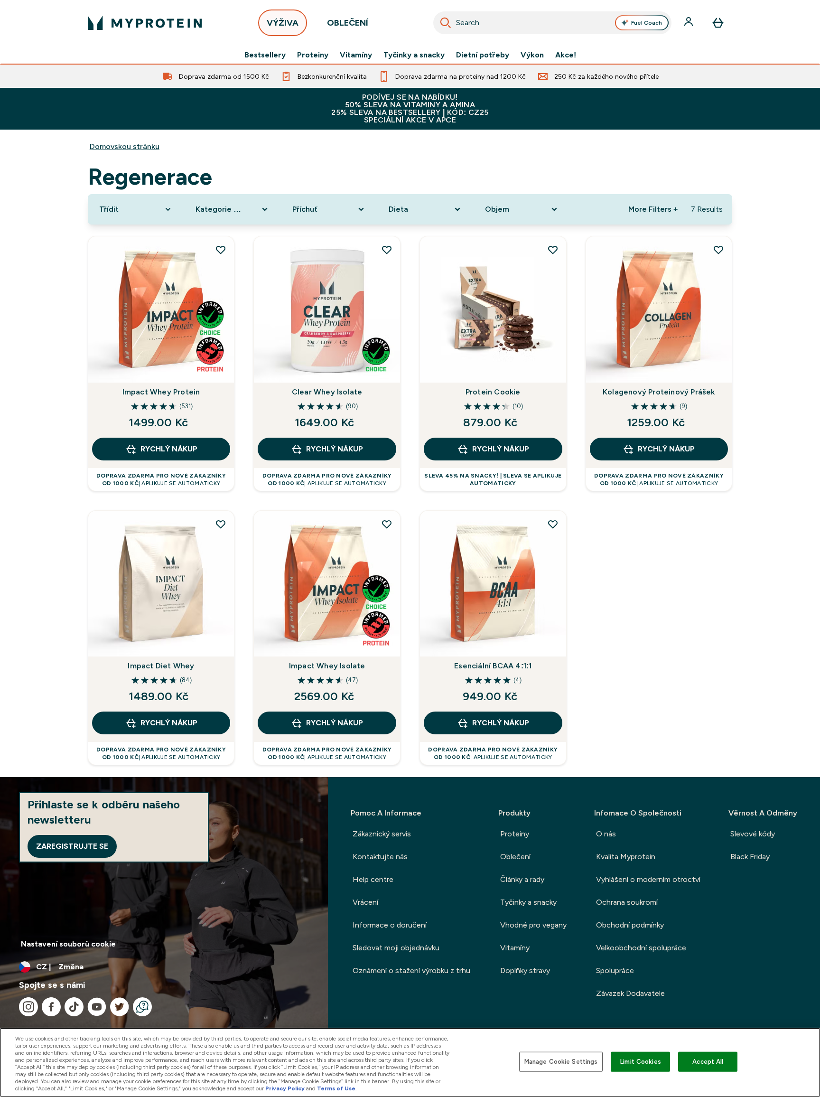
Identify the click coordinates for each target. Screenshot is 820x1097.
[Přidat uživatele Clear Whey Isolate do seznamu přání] (386, 249)
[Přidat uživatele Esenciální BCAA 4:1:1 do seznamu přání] (552, 524)
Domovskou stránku (124, 146)
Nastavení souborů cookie (68, 944)
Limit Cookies (640, 1061)
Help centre (373, 879)
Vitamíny (356, 55)
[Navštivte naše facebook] (51, 1006)
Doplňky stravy (525, 970)
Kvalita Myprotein (625, 857)
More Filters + (653, 209)
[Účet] (689, 22)
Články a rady (522, 879)
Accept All (707, 1061)
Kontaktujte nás (380, 857)
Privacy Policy (285, 1088)
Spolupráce (615, 970)
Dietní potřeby (482, 55)
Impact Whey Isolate (327, 666)
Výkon (532, 55)
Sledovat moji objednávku (396, 948)
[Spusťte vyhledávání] (445, 22)
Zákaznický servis (382, 834)
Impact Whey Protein (161, 392)
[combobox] (552, 22)
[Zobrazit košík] (718, 23)
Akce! (565, 55)
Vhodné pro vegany (533, 925)
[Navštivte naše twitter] (119, 1006)
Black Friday (750, 857)
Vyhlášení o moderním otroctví (648, 879)
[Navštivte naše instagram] (28, 1006)
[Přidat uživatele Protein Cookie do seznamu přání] (552, 249)
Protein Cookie (493, 392)
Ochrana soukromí (627, 902)
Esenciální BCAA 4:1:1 (492, 666)
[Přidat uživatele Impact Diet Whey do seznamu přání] (220, 524)
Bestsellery (265, 55)
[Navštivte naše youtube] (96, 1006)
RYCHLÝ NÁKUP (168, 449)
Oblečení (515, 857)
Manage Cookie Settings (561, 1061)
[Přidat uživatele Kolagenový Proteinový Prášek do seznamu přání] (718, 249)
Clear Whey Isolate (327, 392)
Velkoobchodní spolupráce (641, 948)
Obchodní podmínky (630, 925)
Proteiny (312, 55)
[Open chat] (142, 1006)
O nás (606, 834)
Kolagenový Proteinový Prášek (659, 392)
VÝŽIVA (282, 23)
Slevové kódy (752, 834)
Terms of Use (336, 1088)
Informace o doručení (390, 925)
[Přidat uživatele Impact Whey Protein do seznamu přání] (220, 249)
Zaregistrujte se (72, 846)
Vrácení (365, 902)
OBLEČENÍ (347, 23)
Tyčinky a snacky (414, 55)
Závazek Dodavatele (630, 993)
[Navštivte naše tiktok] (74, 1006)
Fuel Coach (646, 22)
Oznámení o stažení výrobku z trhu (411, 970)
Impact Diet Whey (161, 666)
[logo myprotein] (145, 23)
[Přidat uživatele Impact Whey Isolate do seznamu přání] (386, 524)
